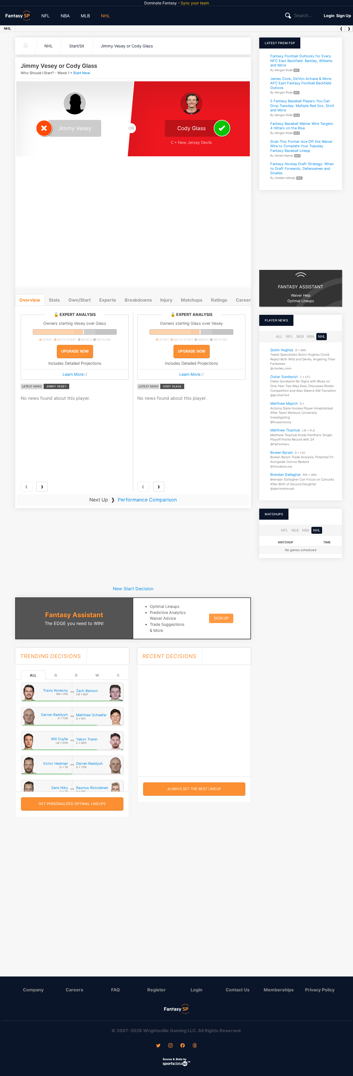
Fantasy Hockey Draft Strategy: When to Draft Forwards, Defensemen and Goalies (302, 168)
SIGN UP (221, 618)
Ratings (219, 300)
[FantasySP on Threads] (194, 1045)
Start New (81, 73)
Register (156, 989)
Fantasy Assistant (74, 615)
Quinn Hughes (281, 350)
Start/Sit (76, 46)
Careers (74, 989)
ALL (33, 675)
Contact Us (238, 989)
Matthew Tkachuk (285, 430)
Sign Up (343, 15)
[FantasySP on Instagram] (170, 1045)
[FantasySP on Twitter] (158, 1045)
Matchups (191, 300)
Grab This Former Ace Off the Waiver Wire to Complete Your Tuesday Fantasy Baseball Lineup (301, 146)
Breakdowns (138, 300)
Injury (166, 300)
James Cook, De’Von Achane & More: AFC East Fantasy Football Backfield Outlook (301, 83)
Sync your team (195, 3)
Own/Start (79, 300)
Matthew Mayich (284, 403)
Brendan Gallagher (285, 475)
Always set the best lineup (194, 789)
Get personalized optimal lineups (72, 804)
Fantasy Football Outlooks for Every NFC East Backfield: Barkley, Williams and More (301, 60)
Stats (54, 300)
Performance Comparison (147, 500)
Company (33, 989)
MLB (85, 15)
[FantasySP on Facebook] (182, 1045)
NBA (65, 15)
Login (329, 15)
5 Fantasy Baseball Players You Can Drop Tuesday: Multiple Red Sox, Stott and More (302, 105)
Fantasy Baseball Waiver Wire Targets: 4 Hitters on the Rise (302, 126)
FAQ (115, 989)
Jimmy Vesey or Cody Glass (127, 46)
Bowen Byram (281, 452)
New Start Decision (133, 588)
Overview (29, 300)
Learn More (73, 374)
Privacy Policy (320, 989)
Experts (107, 300)
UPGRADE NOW (75, 351)
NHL (105, 15)
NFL (45, 15)
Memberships (279, 989)
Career (243, 300)
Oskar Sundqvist (284, 377)
